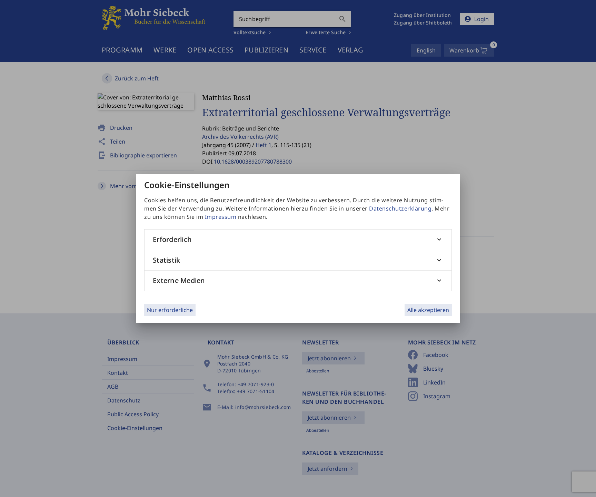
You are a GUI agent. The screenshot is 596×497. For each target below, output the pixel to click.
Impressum (221, 217)
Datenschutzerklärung (400, 208)
